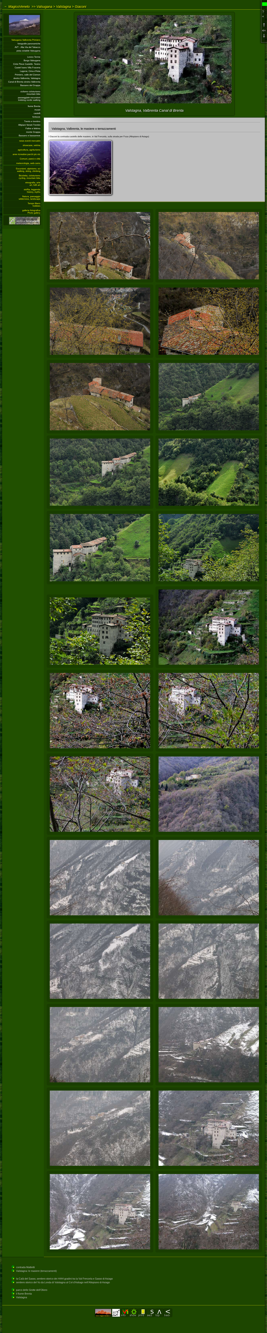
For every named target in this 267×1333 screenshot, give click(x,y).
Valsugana (44, 6)
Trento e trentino (32, 121)
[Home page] (22, 35)
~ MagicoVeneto (17, 6)
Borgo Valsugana (32, 60)
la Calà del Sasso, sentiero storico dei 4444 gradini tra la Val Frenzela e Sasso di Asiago (64, 1278)
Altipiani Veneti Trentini (29, 125)
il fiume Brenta (24, 1293)
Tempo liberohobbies (34, 204)
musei (37, 109)
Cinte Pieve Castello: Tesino (26, 64)
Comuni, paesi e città (30, 158)
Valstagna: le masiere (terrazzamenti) (36, 1271)
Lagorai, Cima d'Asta (30, 71)
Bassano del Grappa (30, 85)
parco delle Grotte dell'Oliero (31, 1290)
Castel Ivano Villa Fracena (27, 67)
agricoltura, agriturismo (29, 149)
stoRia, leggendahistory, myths (32, 190)
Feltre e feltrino (32, 128)
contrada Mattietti (25, 1267)
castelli (37, 113)
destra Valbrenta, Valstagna (26, 78)
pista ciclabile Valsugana (28, 50)
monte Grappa (33, 132)
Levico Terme (33, 57)
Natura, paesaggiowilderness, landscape (29, 197)
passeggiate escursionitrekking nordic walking (29, 98)
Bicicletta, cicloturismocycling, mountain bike (29, 176)
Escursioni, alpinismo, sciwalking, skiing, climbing (28, 169)
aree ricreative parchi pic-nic (26, 154)
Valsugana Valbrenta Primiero (25, 40)
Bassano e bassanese (29, 135)
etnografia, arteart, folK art (32, 183)
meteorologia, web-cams (28, 163)
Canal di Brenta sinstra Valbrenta (24, 82)
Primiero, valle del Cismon (27, 74)
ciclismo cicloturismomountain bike (30, 92)
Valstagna (63, 6)
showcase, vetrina (31, 145)
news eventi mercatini (29, 141)
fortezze (36, 117)
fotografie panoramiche (29, 43)
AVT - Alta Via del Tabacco (27, 47)
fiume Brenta (34, 106)
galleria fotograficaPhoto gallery (31, 211)
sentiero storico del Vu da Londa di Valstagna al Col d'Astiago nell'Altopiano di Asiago (63, 1282)
